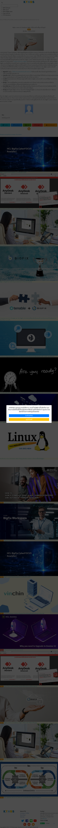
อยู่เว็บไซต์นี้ (29, 419)
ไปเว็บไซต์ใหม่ (29, 415)
